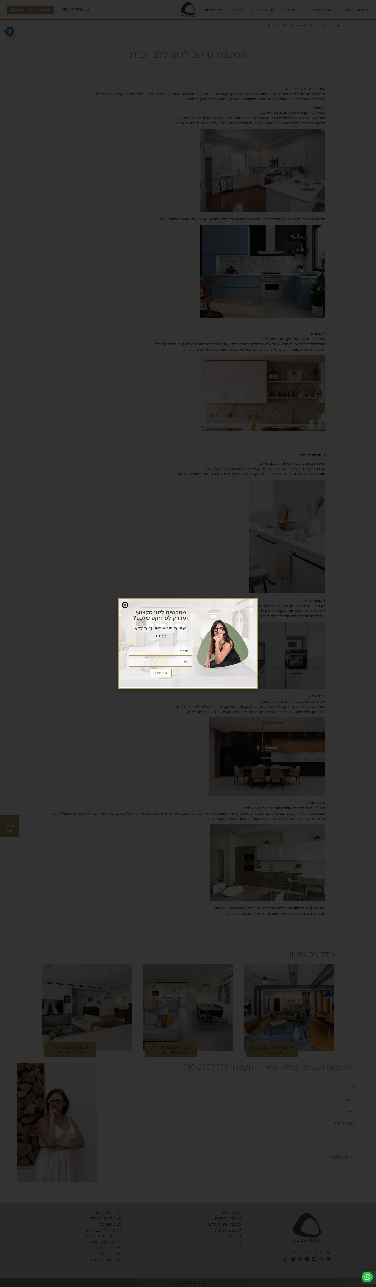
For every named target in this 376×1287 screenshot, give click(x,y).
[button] (125, 605)
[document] (188, 643)
